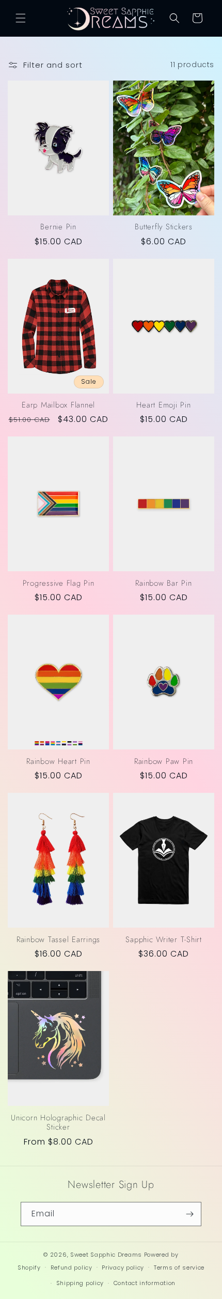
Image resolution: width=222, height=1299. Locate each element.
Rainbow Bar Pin (163, 583)
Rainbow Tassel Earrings (58, 940)
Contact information (145, 1283)
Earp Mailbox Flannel (58, 405)
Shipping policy (80, 1283)
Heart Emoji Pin (163, 405)
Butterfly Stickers (164, 227)
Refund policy (71, 1267)
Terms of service (179, 1267)
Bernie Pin (58, 227)
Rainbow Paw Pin (163, 761)
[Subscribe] (189, 1214)
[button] (20, 18)
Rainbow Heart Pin (58, 761)
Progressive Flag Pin (58, 583)
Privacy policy (123, 1267)
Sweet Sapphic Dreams (106, 1254)
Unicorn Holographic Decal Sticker (58, 1122)
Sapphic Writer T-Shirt (163, 940)
